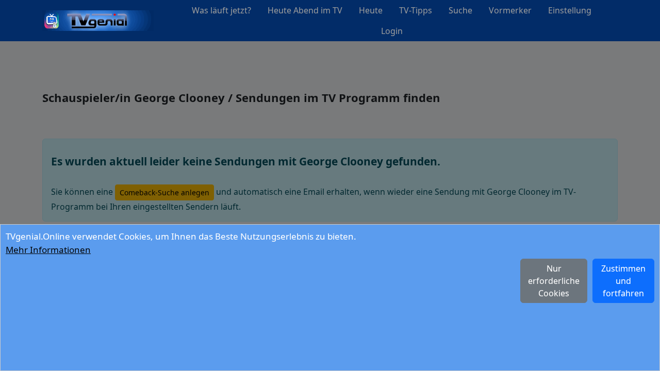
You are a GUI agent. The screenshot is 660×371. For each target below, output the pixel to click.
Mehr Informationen (48, 250)
